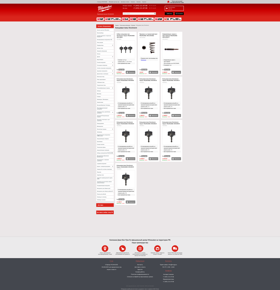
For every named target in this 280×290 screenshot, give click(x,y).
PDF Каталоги (179, 13)
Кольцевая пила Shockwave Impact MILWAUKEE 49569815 (171, 79)
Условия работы (140, 272)
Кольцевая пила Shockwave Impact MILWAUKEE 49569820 (125, 123)
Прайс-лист (169, 13)
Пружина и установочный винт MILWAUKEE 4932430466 (148, 34)
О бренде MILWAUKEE (102, 1)
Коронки (133, 25)
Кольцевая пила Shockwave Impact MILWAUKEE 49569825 (148, 123)
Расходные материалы (125, 25)
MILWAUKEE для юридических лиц (111, 267)
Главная (117, 25)
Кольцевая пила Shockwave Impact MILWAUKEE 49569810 (148, 79)
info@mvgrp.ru (172, 264)
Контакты (139, 1)
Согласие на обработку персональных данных (140, 277)
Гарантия (144, 1)
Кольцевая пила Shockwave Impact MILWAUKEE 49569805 (125, 79)
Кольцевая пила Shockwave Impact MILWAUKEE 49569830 (171, 123)
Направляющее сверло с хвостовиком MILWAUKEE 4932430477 (169, 35)
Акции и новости (111, 269)
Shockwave (143, 60)
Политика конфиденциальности (140, 274)
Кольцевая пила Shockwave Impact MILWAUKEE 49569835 (125, 166)
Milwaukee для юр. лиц (114, 1)
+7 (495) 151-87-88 (140, 5)
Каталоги (133, 1)
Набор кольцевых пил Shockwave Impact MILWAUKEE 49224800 (126, 35)
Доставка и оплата (125, 1)
